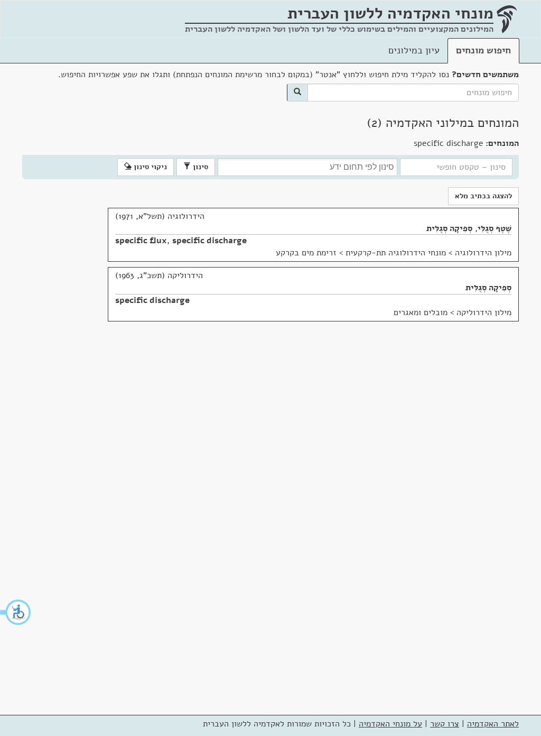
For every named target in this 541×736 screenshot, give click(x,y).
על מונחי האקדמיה (390, 724)
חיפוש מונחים (483, 50)
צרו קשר (444, 724)
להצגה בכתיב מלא (483, 196)
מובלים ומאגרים (420, 312)
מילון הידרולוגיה (483, 253)
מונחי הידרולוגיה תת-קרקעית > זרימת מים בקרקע (361, 253)
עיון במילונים (414, 50)
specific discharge (209, 240)
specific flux (141, 240)
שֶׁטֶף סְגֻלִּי (494, 228)
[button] (16, 612)
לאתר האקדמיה (493, 724)
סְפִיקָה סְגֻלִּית (449, 228)
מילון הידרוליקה (483, 312)
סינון (199, 167)
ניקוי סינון (149, 167)
